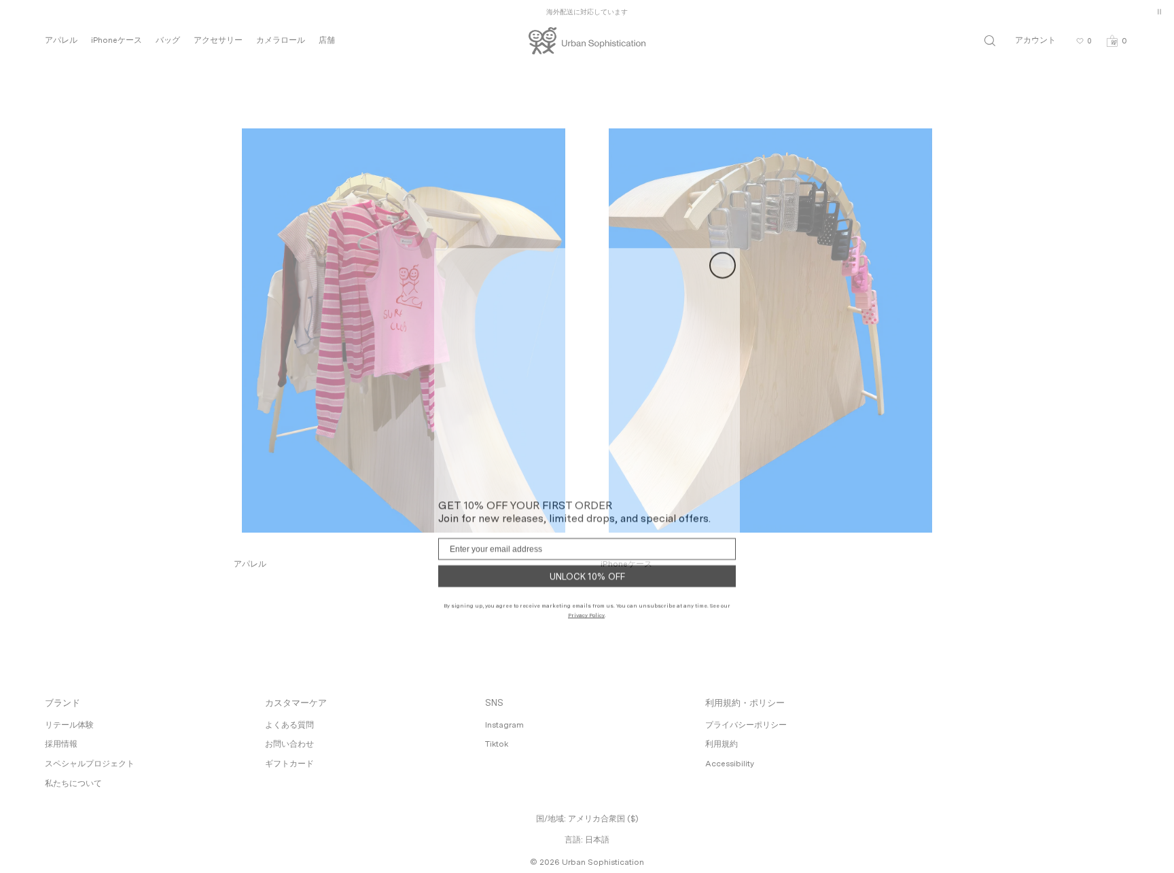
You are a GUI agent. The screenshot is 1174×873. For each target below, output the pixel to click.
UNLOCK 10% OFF (587, 570)
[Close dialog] (722, 258)
